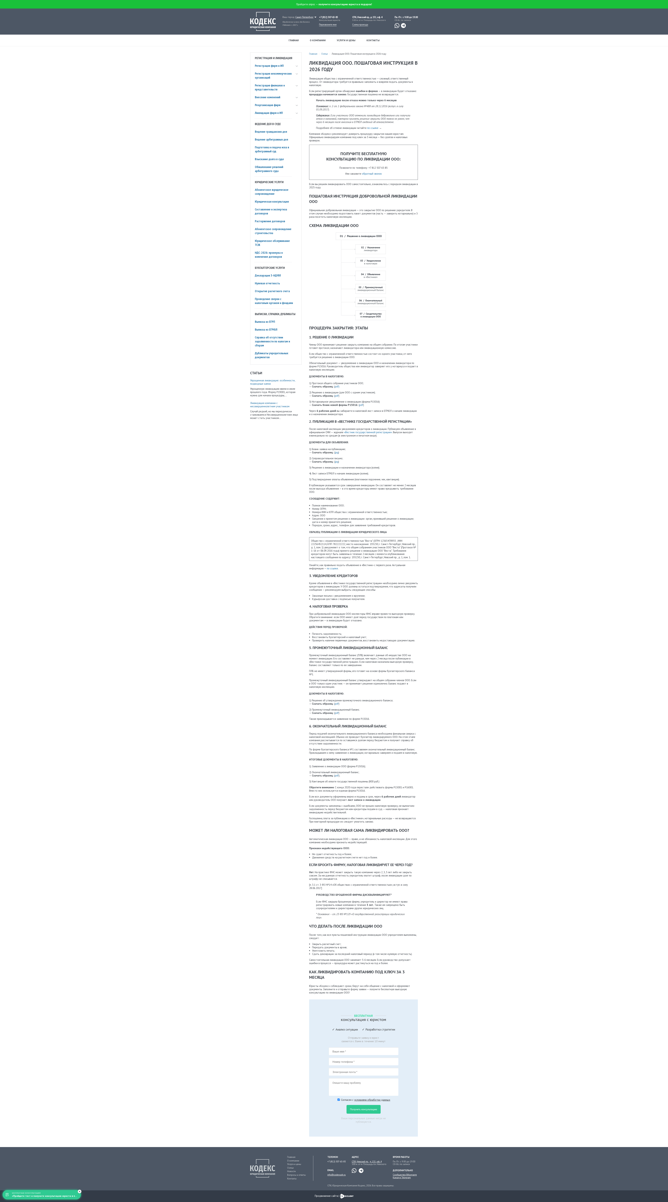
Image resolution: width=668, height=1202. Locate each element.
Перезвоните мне (328, 24)
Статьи (324, 53)
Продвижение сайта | (327, 1195)
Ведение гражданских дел (271, 132)
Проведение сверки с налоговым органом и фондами (274, 301)
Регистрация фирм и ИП (269, 66)
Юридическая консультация (272, 201)
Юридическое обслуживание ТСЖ (272, 243)
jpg (336, 452)
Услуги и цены (346, 40)
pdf (337, 395)
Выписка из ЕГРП (265, 322)
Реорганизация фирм (267, 105)
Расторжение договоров (270, 221)
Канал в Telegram (402, 1177)
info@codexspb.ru (336, 1174)
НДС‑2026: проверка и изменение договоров (269, 255)
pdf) (337, 386)
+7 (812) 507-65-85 (328, 17)
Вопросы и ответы (296, 1174)
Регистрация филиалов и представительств (270, 87)
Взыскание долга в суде (269, 159)
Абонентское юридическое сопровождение (271, 192)
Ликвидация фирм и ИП (269, 113)
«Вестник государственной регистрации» (368, 432)
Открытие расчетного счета (272, 291)
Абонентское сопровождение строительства (273, 231)
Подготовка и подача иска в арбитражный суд (272, 149)
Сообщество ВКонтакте (405, 1174)
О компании (318, 40)
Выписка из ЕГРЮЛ (266, 329)
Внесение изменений (267, 97)
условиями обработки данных (372, 1099)
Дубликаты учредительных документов (271, 355)
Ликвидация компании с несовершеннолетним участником (269, 404)
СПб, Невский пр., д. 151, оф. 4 (367, 1161)
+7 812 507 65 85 (378, 167)
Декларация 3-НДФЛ (268, 275)
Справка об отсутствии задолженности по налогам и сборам (272, 341)
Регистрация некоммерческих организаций (273, 75)
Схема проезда (360, 24)
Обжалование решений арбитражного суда (269, 169)
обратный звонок (372, 173)
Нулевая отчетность (267, 283)
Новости (291, 1171)
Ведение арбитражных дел (271, 139)
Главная (294, 40)
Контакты (373, 40)
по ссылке (372, 128)
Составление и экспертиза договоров (271, 211)
